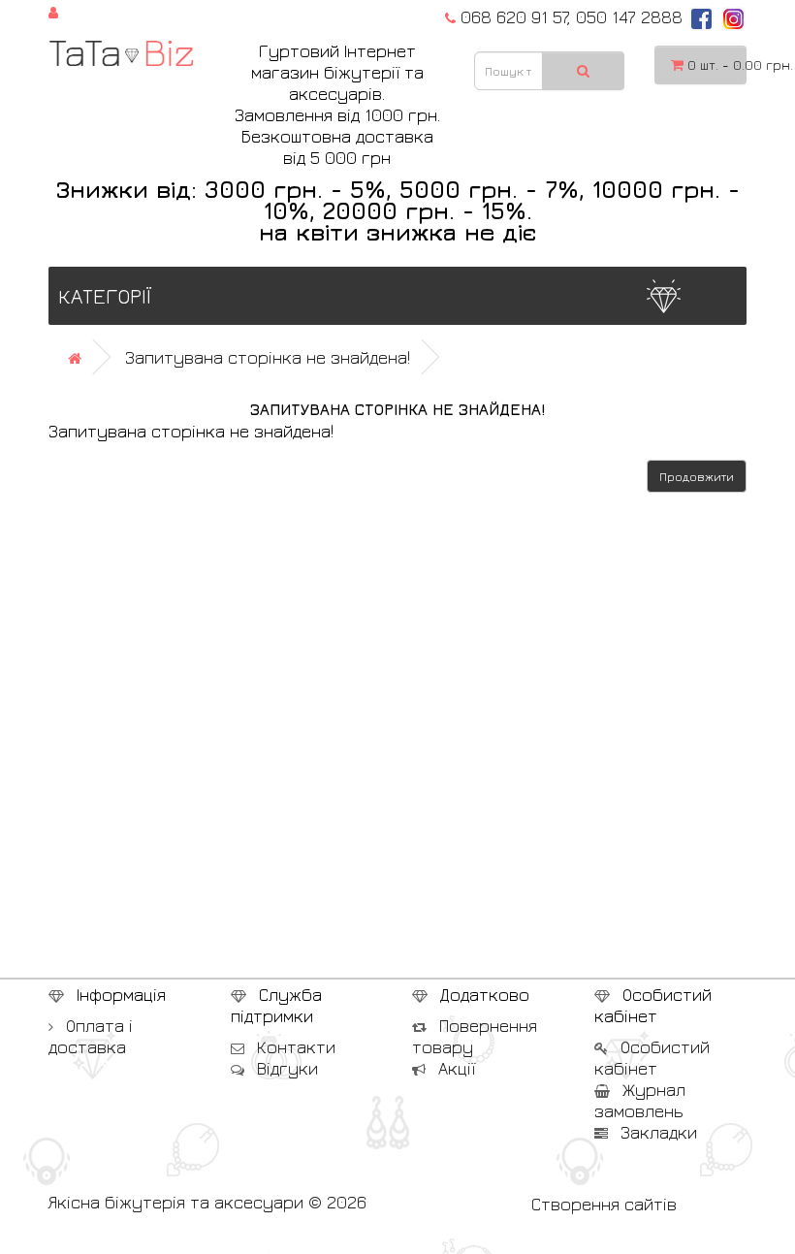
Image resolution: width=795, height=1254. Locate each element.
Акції (454, 1068)
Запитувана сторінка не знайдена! (267, 357)
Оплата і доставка (90, 1036)
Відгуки (285, 1068)
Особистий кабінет (652, 1057)
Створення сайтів (604, 1204)
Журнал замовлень (639, 1100)
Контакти (293, 1047)
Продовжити (696, 476)
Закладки (656, 1132)
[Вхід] (53, 11)
